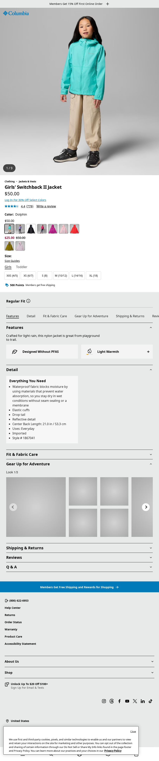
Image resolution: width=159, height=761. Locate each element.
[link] (36, 507)
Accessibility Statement (20, 644)
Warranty (11, 629)
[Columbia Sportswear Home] (16, 13)
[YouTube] (127, 701)
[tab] (8, 267)
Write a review (46, 206)
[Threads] (112, 701)
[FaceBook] (119, 701)
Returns (10, 615)
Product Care (13, 636)
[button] (28, 300)
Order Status (13, 622)
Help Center (13, 608)
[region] (79, 91)
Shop (8, 672)
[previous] (13, 507)
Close (133, 731)
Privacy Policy (112, 750)
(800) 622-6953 (19, 600)
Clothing (10, 181)
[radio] (9, 228)
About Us (12, 661)
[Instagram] (104, 701)
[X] (135, 701)
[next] (146, 507)
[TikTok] (150, 701)
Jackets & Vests (27, 181)
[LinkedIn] (143, 701)
